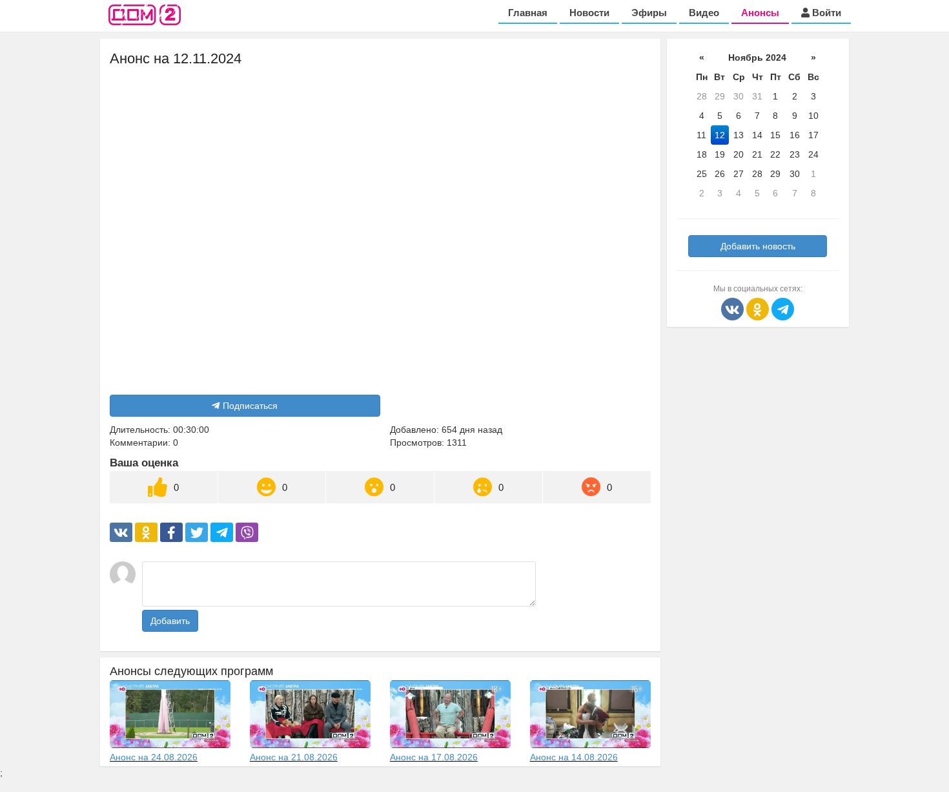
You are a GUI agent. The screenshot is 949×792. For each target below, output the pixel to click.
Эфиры (649, 12)
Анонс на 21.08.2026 (294, 757)
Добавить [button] (170, 621)
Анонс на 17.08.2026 (434, 757)
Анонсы (760, 12)
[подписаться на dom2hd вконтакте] (733, 308)
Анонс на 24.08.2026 (154, 757)
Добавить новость (757, 246)
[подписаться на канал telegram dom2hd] (782, 308)
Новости (589, 12)
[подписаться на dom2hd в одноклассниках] (758, 308)
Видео (704, 12)
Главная (527, 12)
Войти (825, 12)
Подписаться (250, 406)
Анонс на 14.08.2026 (574, 757)
